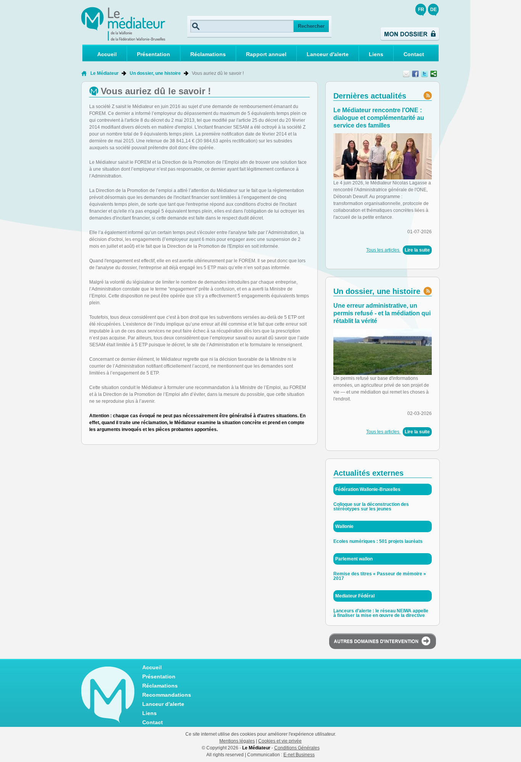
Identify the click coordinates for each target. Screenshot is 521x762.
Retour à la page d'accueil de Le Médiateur (84, 73)
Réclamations (208, 54)
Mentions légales (237, 741)
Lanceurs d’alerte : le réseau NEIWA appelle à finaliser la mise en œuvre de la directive (380, 613)
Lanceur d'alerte (328, 54)
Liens (376, 54)
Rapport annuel (266, 54)
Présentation (153, 54)
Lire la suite (417, 250)
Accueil (107, 54)
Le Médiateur (104, 73)
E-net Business (299, 754)
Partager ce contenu (433, 73)
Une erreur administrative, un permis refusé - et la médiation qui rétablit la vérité (382, 313)
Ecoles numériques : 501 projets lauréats (378, 541)
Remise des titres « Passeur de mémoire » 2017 (379, 576)
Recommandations (166, 695)
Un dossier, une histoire (155, 73)
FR (421, 9)
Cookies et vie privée (280, 741)
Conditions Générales (297, 748)
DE (433, 9)
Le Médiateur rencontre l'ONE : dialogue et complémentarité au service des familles (378, 118)
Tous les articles (383, 250)
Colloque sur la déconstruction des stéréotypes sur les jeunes (371, 507)
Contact (414, 54)
